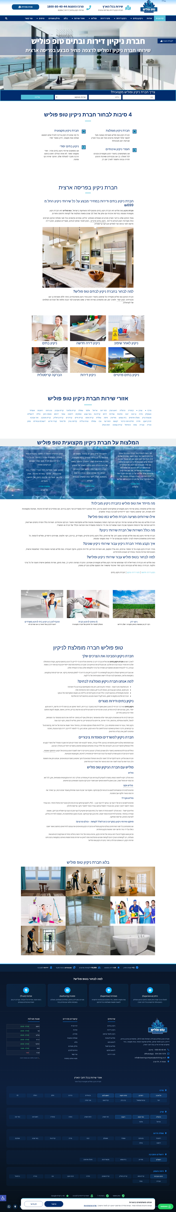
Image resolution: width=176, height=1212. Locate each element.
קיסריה (131, 410)
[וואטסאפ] (9, 1206)
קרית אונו (106, 1100)
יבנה (126, 414)
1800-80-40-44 (160, 1050)
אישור (53, 1204)
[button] (3, 1198)
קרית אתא (89, 417)
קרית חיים (79, 417)
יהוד (158, 1100)
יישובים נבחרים (39, 421)
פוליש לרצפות (110, 1038)
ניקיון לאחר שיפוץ (126, 343)
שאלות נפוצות (72, 1038)
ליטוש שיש (111, 1042)
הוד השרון (106, 1117)
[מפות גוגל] (15, 1206)
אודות (149, 18)
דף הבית (159, 18)
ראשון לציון (105, 1095)
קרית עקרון (59, 410)
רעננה (123, 1117)
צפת (135, 424)
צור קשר (28, 18)
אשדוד (32, 410)
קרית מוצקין (46, 417)
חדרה (138, 421)
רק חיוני (33, 1204)
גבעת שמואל (141, 1100)
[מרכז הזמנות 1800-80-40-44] (88, 7)
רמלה (35, 1095)
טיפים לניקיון (72, 1050)
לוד (17, 1095)
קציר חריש (52, 421)
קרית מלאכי (71, 410)
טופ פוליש (157, 1206)
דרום (105, 414)
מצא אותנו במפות (70, 1058)
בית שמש (122, 417)
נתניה (70, 1117)
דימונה (70, 414)
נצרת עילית (84, 421)
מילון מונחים (54, 18)
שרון (140, 410)
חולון (52, 1095)
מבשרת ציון (146, 417)
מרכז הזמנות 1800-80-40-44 (65, 6)
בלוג (66, 18)
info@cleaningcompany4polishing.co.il (150, 1057)
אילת (38, 414)
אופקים (79, 414)
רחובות (40, 410)
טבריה (141, 424)
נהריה (149, 424)
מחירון (75, 1034)
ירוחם (56, 414)
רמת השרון (88, 1117)
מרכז (149, 410)
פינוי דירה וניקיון (133, 572)
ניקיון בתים (138, 18)
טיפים (41, 18)
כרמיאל (128, 424)
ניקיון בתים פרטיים (126, 375)
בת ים (70, 1095)
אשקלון (148, 414)
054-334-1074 (160, 1054)
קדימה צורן (72, 421)
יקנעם (115, 421)
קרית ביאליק (58, 417)
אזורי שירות (79, 18)
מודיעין (113, 417)
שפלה (80, 410)
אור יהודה (88, 1100)
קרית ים (69, 417)
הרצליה (122, 410)
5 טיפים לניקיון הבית (88, 621)
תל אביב (158, 1095)
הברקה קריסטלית (49, 375)
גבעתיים (88, 1095)
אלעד (88, 410)
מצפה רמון (47, 414)
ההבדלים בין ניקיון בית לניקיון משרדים (42, 621)
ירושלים (30, 414)
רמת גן (141, 1095)
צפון (29, 421)
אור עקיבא (34, 417)
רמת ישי (107, 421)
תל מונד (63, 421)
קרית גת (97, 414)
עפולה (93, 421)
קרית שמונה (117, 424)
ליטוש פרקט (111, 1050)
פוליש (94, 18)
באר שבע (87, 414)
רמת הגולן (106, 424)
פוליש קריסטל (110, 1046)
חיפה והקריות (158, 1176)
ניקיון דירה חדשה (88, 343)
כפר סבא (141, 1117)
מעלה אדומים (134, 417)
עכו (100, 421)
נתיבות (119, 414)
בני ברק (123, 1100)
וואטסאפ (164, 1206)
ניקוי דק (133, 621)
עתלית (98, 417)
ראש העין (113, 410)
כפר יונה (103, 410)
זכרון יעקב (147, 421)
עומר (63, 414)
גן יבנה (133, 414)
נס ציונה (49, 410)
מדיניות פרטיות (90, 1206)
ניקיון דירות (121, 18)
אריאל (95, 410)
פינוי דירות (105, 18)
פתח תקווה (123, 1095)
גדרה (141, 414)
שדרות (112, 414)
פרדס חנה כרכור (127, 421)
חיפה (106, 417)
